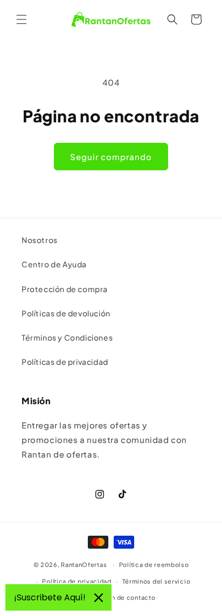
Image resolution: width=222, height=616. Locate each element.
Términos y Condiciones (67, 337)
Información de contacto (116, 597)
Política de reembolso (154, 564)
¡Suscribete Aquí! (50, 597)
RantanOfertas (84, 564)
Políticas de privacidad (65, 361)
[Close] (98, 597)
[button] (21, 19)
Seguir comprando (111, 156)
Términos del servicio (156, 581)
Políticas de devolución (66, 313)
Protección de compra (65, 289)
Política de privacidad (76, 581)
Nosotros (40, 240)
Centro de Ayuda (54, 264)
